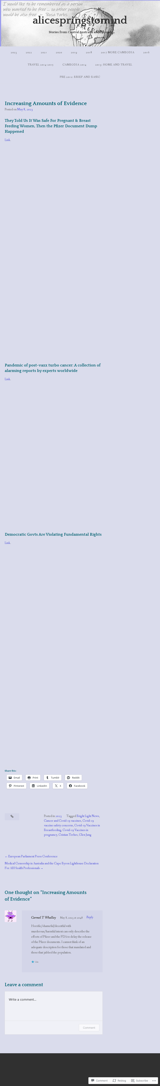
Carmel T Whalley (43, 917)
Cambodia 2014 (74, 64)
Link (7, 140)
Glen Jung (85, 835)
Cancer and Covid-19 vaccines (62, 821)
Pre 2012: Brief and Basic (80, 77)
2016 (146, 52)
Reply (89, 917)
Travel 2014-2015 (41, 64)
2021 (44, 52)
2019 (74, 52)
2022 (29, 52)
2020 (59, 52)
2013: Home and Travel (113, 64)
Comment (89, 1027)
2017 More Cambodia (117, 52)
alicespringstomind (80, 20)
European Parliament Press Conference (33, 856)
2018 (89, 52)
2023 (14, 52)
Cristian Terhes (68, 835)
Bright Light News (88, 816)
